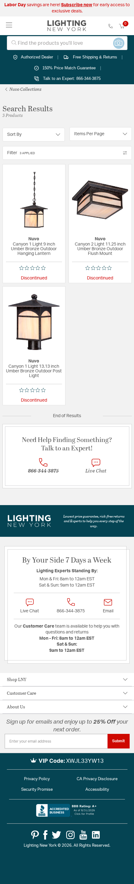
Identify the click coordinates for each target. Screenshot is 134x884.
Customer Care (21, 693)
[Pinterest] (35, 835)
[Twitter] (56, 835)
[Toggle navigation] (9, 25)
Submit (118, 741)
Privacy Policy (37, 779)
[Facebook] (45, 835)
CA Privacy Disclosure (97, 779)
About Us (16, 706)
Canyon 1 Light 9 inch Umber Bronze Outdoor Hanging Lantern (34, 249)
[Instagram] (70, 835)
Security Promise (37, 790)
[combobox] (67, 43)
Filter (21, 153)
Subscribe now (76, 5)
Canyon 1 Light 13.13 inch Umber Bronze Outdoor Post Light (34, 371)
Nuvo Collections (24, 89)
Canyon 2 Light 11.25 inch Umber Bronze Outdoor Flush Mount (100, 249)
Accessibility (97, 790)
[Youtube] (83, 835)
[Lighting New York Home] (66, 26)
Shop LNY (16, 679)
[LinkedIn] (96, 835)
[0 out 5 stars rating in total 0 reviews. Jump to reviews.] (34, 268)
